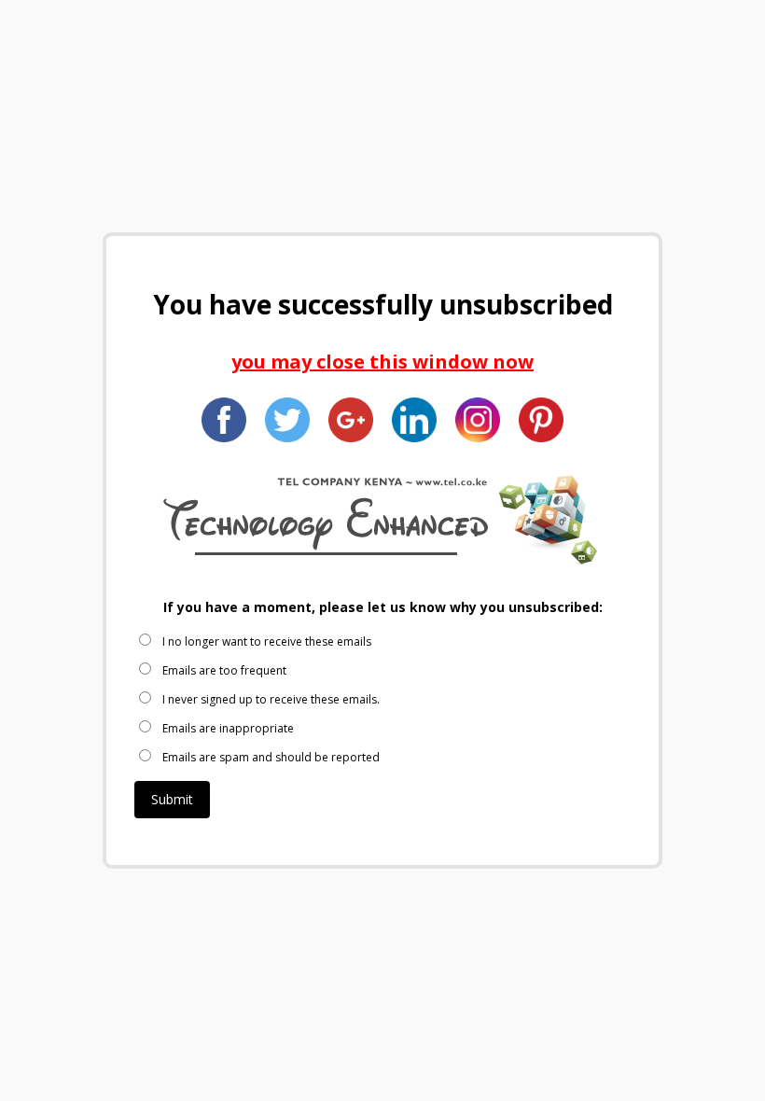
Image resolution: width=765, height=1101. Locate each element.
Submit (172, 799)
